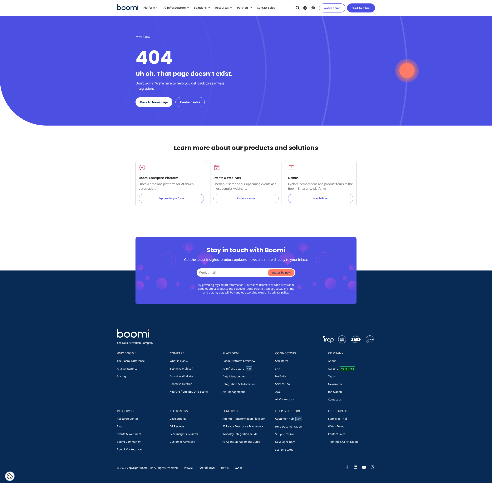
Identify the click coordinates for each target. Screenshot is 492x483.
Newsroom (335, 384)
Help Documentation (288, 426)
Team (331, 376)
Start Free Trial (337, 418)
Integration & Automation (239, 384)
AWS (278, 391)
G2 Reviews (177, 426)
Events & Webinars (129, 434)
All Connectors (284, 399)
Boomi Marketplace (129, 449)
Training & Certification (343, 441)
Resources (222, 7)
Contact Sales (266, 7)
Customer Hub (288, 418)
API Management (234, 392)
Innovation (335, 392)
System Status (284, 449)
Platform (149, 7)
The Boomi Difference (131, 361)
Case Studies (178, 418)
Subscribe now (281, 272)
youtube (364, 467)
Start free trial (361, 8)
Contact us (335, 399)
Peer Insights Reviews (184, 434)
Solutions (200, 7)
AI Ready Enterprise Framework (243, 426)
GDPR (238, 467)
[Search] (297, 8)
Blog (120, 426)
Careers (341, 368)
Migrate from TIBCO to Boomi (189, 391)
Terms (225, 467)
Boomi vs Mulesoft (181, 368)
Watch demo (332, 8)
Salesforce (281, 361)
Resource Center (127, 418)
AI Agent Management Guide (241, 441)
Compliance (207, 467)
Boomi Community (128, 441)
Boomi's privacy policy (274, 292)
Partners (242, 7)
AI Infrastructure (175, 7)
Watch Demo (336, 426)
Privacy (188, 467)
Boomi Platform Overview (239, 361)
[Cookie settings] (10, 476)
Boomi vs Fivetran (181, 384)
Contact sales (190, 102)
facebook (347, 467)
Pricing (121, 376)
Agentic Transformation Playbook (244, 418)
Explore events (246, 198)
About (332, 361)
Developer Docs (285, 442)
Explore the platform (171, 198)
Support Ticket (284, 434)
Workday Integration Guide (240, 434)
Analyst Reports (127, 368)
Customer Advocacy (182, 441)
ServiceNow (282, 384)
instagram (372, 467)
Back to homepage (154, 102)
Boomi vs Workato (181, 376)
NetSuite (280, 376)
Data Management (235, 376)
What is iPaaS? (179, 361)
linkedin (355, 467)
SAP (277, 368)
